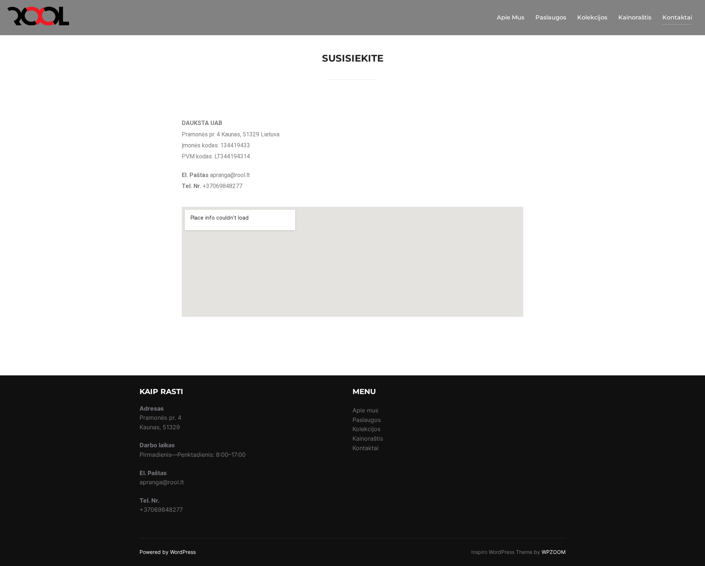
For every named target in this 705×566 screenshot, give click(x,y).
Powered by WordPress (168, 552)
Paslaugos (550, 17)
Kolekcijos (592, 17)
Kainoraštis (634, 17)
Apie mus (365, 410)
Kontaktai (677, 17)
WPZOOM (553, 552)
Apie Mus (510, 17)
